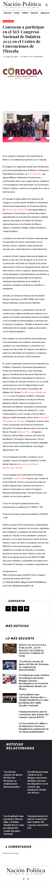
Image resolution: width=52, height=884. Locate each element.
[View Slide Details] (23, 73)
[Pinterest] (20, 608)
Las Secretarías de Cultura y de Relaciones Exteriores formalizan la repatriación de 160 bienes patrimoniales (34, 727)
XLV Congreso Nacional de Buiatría (21, 34)
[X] (14, 608)
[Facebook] (8, 608)
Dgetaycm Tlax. (23, 432)
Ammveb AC (35, 174)
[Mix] (26, 608)
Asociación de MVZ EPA (17, 210)
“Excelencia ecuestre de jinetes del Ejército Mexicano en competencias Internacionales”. (34, 665)
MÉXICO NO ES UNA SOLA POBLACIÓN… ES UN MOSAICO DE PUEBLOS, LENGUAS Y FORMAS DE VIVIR (32, 650)
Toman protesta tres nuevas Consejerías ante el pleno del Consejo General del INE (33, 714)
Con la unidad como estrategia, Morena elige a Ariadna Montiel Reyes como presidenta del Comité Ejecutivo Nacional (33, 700)
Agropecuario (8, 21)
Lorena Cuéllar (19, 478)
